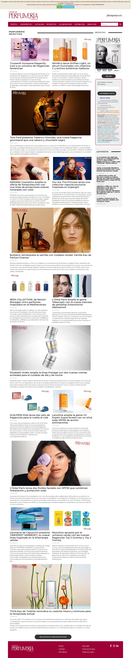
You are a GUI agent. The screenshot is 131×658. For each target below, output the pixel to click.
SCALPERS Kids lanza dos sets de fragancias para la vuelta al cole (30, 416)
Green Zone (91, 24)
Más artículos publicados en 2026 (53, 637)
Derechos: (109, 130)
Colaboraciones (65, 24)
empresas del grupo (103, 128)
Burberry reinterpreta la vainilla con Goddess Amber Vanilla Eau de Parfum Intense (50, 256)
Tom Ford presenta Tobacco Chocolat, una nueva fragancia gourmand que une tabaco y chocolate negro (46, 138)
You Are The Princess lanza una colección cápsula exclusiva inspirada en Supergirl (71, 185)
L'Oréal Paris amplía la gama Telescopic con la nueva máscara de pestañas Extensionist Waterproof (72, 303)
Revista (14, 24)
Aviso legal (85, 646)
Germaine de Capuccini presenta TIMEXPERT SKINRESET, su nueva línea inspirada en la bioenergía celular (30, 536)
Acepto (60, 7)
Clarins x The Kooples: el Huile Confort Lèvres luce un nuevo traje (108, 200)
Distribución (80, 24)
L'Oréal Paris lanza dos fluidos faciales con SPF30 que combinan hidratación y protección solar (49, 489)
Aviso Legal (114, 111)
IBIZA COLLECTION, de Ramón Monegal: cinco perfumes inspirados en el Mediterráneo (28, 302)
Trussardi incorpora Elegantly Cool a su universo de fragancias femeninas (29, 66)
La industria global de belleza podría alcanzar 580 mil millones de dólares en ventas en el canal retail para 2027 (108, 178)
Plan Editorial (63, 652)
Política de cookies (88, 652)
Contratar (62, 649)
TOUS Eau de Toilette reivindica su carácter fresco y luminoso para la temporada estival (50, 612)
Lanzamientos (25, 24)
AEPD (100, 140)
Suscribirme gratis (106, 93)
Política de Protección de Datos (109, 112)
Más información (68, 7)
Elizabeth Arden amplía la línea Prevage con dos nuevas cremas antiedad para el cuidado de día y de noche (48, 373)
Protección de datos (88, 649)
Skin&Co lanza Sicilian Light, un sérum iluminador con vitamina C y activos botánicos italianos (71, 66)
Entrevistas (51, 24)
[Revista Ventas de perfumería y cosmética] (111, 646)
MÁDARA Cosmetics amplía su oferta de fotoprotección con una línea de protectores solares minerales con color (29, 186)
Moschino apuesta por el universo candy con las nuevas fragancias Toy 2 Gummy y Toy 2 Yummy (71, 536)
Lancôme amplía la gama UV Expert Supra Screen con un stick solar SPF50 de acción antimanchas (72, 419)
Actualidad (39, 24)
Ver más (109, 76)
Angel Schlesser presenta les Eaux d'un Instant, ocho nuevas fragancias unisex (108, 169)
